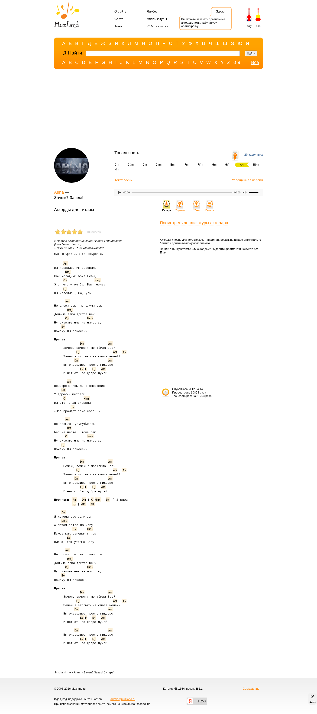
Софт (118, 19)
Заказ (220, 11)
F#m (200, 164)
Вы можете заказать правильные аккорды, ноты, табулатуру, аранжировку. (203, 23)
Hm (117, 169)
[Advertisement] (158, 109)
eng (249, 26)
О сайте (120, 11)
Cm (117, 164)
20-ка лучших (253, 154)
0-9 (236, 62)
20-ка (196, 210)
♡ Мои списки (157, 26)
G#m (228, 164)
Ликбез (152, 11)
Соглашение (251, 688)
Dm (144, 164)
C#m (131, 164)
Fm (186, 164)
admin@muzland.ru (122, 699)
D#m (158, 164)
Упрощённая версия (247, 180)
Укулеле (180, 210)
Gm (214, 164)
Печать (209, 210)
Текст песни (123, 180)
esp (258, 26)
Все (255, 62)
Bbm (256, 164)
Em (172, 164)
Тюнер (119, 26)
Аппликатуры (157, 19)
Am (65, 263)
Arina (59, 192)
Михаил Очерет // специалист (101, 241)
